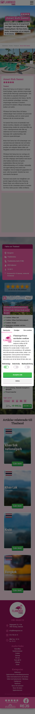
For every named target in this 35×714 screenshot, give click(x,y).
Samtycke (6, 330)
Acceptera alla (17, 375)
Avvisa (17, 381)
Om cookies (27, 330)
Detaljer (17, 330)
